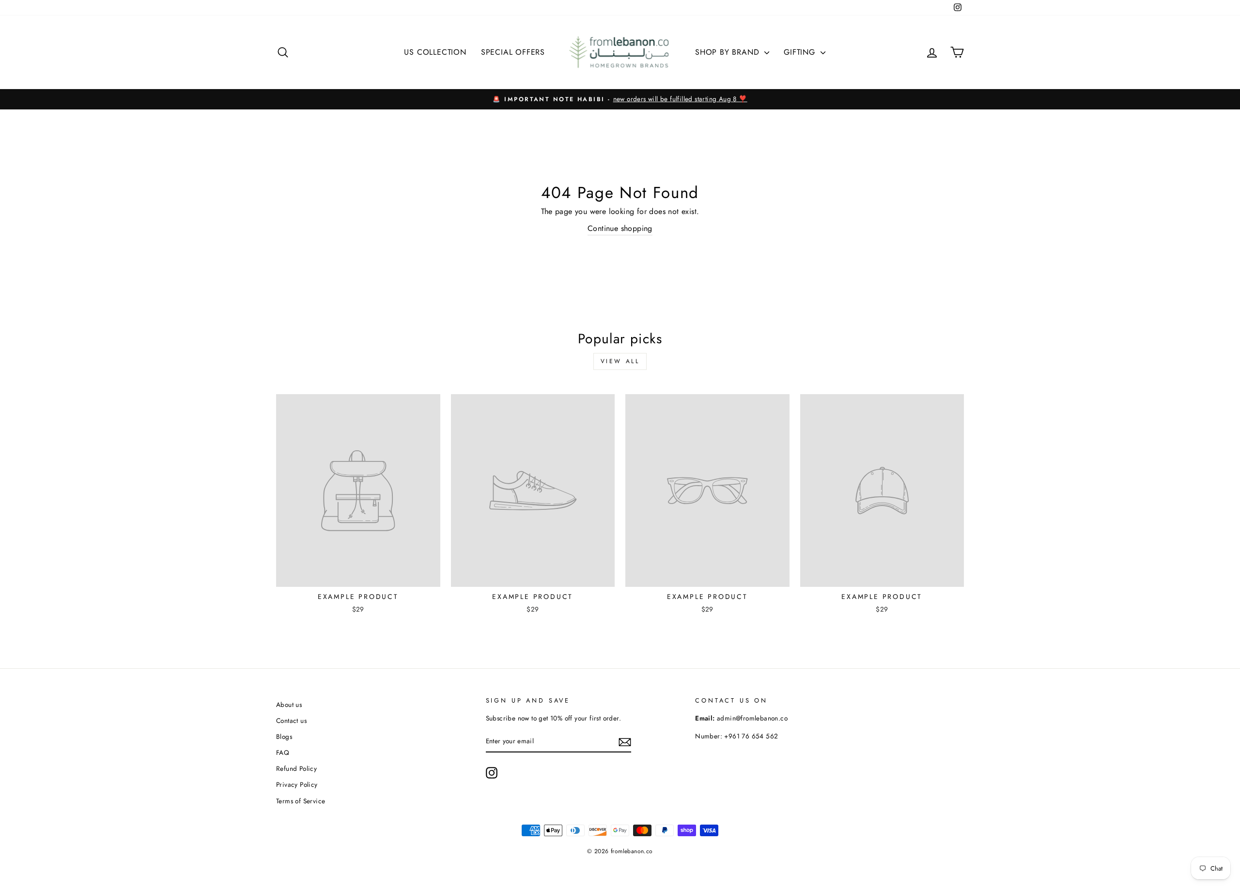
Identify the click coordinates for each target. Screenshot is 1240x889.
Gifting (801, 52)
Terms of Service (300, 801)
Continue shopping (620, 228)
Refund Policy (296, 768)
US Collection (435, 52)
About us (289, 704)
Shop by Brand (728, 52)
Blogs (284, 736)
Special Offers (513, 52)
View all (620, 361)
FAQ (282, 752)
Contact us (291, 720)
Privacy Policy (297, 784)
